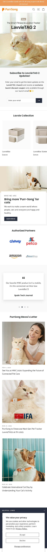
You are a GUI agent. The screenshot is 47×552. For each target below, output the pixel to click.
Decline (22, 540)
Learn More (10, 219)
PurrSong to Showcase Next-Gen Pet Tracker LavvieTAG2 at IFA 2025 (22, 430)
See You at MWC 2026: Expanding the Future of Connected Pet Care (23, 372)
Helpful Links (8, 510)
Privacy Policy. (21, 528)
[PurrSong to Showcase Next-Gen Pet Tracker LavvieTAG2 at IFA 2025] (23, 401)
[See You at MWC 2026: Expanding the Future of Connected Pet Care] (23, 343)
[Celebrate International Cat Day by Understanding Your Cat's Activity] (23, 459)
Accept (22, 534)
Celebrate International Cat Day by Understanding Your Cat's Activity (17, 489)
